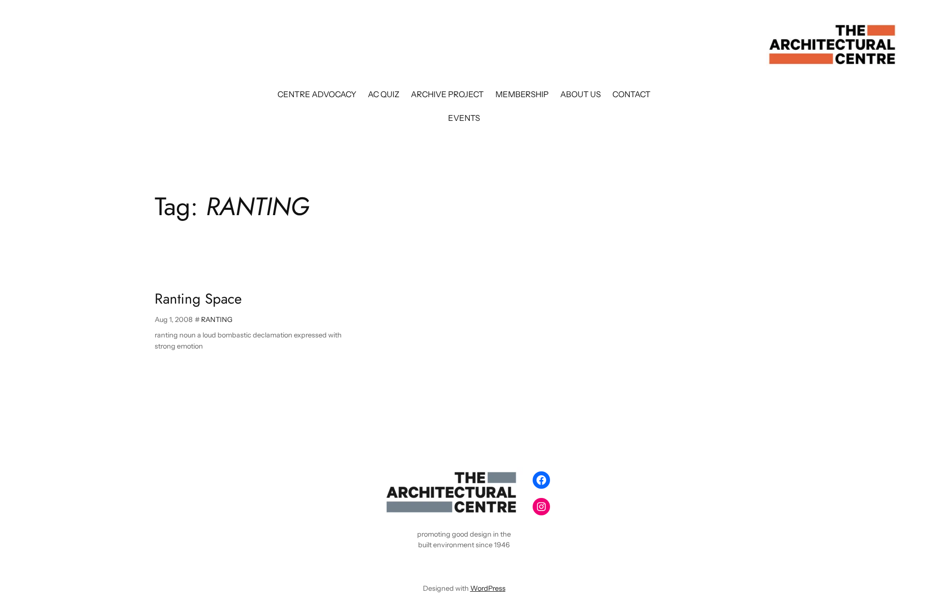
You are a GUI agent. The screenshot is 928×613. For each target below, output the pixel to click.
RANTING (216, 319)
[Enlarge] (510, 479)
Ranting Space (198, 298)
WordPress (488, 588)
